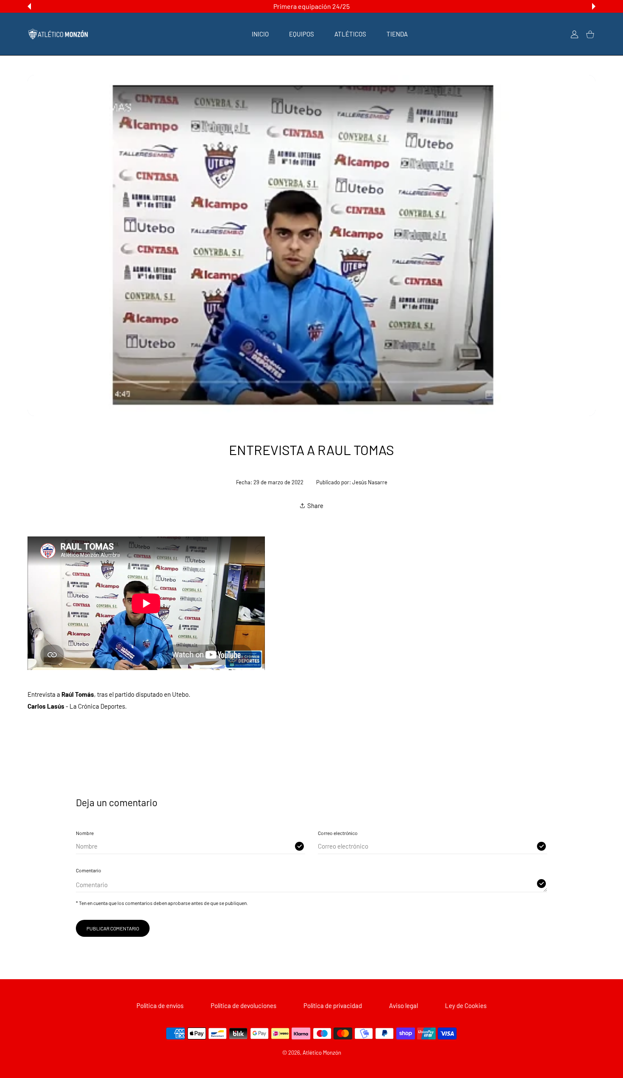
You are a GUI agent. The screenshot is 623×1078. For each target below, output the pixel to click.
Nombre (85, 833)
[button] (29, 6)
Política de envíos (160, 1005)
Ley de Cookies (466, 1005)
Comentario (88, 870)
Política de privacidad (332, 1005)
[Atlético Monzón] (58, 34)
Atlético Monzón (322, 1052)
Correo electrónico (338, 833)
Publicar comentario (112, 928)
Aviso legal (403, 1005)
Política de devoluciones (243, 1005)
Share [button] (315, 505)
